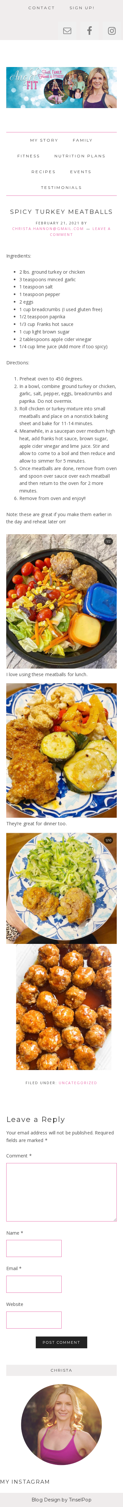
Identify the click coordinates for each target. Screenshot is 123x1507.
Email (14, 1268)
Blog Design (45, 1500)
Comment (19, 1156)
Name (15, 1233)
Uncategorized (78, 1082)
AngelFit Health (61, 87)
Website (15, 1304)
